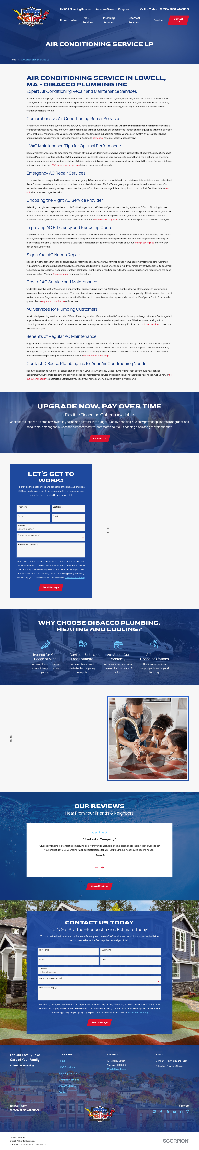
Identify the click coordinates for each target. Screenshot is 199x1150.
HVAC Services (66, 1067)
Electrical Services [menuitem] (134, 20)
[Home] (31, 16)
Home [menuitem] (63, 20)
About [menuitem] (75, 20)
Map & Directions (116, 1069)
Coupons (123, 9)
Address (21, 526)
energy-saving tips (144, 242)
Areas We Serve (104, 9)
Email (55, 516)
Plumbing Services (68, 1073)
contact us (98, 137)
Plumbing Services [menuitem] (109, 20)
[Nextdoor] (180, 1111)
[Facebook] (161, 1111)
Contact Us (178, 20)
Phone (20, 516)
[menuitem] (14, 1144)
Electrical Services (68, 1079)
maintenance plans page (96, 355)
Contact (63, 1092)
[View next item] (102, 867)
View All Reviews (99, 886)
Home (61, 1060)
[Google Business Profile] (154, 1111)
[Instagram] (187, 1111)
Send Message (51, 587)
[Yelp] (167, 1111)
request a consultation (53, 301)
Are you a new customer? (29, 535)
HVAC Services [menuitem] (88, 20)
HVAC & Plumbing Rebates (75, 9)
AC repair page (60, 273)
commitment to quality (106, 219)
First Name (22, 507)
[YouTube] (174, 1111)
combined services (149, 324)
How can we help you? (28, 544)
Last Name (58, 507)
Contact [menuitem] (159, 20)
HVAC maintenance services (65, 165)
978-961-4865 (174, 9)
